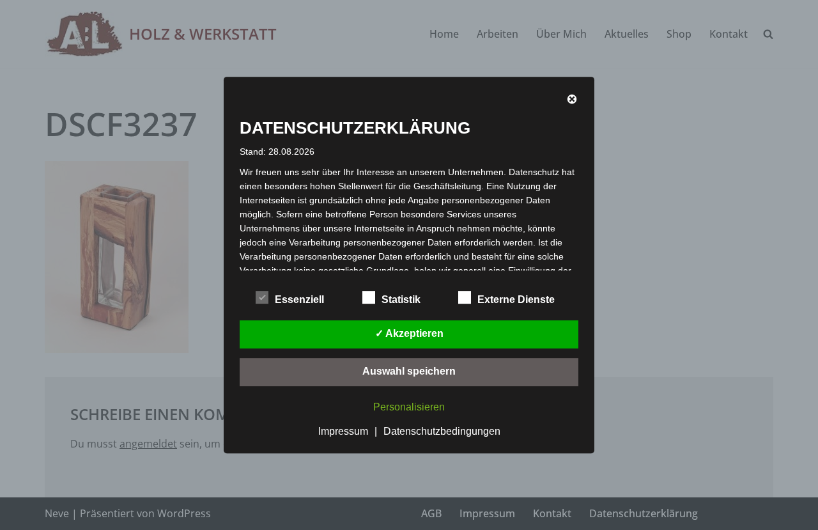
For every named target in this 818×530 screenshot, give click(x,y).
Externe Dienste (516, 299)
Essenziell (299, 299)
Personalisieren (409, 406)
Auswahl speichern (409, 371)
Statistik (401, 299)
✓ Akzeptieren (409, 333)
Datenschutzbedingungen (441, 431)
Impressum (343, 431)
